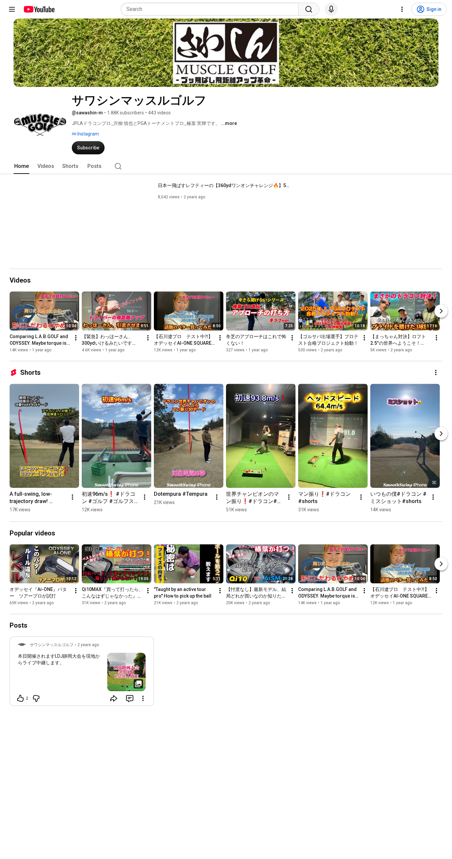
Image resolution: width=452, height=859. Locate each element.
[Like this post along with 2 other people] (20, 698)
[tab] (21, 166)
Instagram (87, 134)
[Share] (113, 698)
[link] (82, 673)
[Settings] (402, 9)
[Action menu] (143, 698)
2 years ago (88, 645)
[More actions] (75, 337)
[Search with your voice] (331, 9)
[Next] (441, 311)
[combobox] (211, 9)
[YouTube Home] (39, 9)
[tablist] (226, 166)
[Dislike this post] (36, 698)
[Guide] (12, 9)
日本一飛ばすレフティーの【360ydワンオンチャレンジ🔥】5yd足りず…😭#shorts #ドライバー (224, 185)
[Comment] (129, 698)
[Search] (308, 9)
